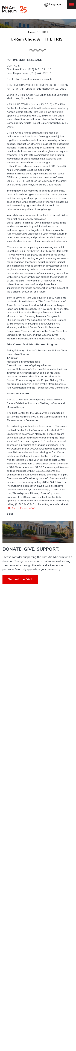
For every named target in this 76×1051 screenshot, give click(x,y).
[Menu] (71, 4)
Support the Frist (20, 579)
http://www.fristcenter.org (21, 508)
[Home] (14, 9)
